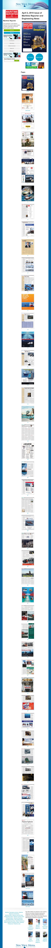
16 (27, 404)
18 (27, 441)
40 (27, 835)
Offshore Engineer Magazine (45, 939)
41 (27, 852)
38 (27, 800)
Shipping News (9, 918)
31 (27, 675)
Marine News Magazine (30, 939)
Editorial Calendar (11, 45)
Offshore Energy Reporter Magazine (38, 940)
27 (27, 603)
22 (27, 513)
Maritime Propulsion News (13, 922)
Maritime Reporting (18, 918)
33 (27, 711)
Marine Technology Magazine (45, 926)
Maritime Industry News (19, 916)
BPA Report (12, 51)
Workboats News (10, 919)
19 (27, 459)
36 (27, 764)
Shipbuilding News (9, 916)
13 (27, 348)
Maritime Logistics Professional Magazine (30, 927)
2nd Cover (28, 110)
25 (27, 566)
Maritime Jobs (17, 924)
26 (27, 585)
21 (27, 495)
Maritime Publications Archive (11, 912)
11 (27, 310)
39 (27, 817)
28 (27, 621)
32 (27, 693)
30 (27, 657)
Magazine (12, 32)
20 (27, 477)
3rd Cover (28, 888)
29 (27, 639)
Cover (27, 91)
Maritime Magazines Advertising (16, 913)
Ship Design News (18, 919)
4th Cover (28, 906)
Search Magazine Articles (9, 59)
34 (27, 729)
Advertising (12, 43)
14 (27, 367)
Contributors (11, 40)
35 (27, 746)
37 (27, 782)
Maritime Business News (10, 921)
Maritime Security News (18, 915)
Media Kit (12, 48)
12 (27, 329)
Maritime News (8, 915)
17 (27, 422)
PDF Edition (30, 57)
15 (27, 385)
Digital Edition (39, 57)
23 (27, 530)
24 (27, 548)
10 (27, 292)
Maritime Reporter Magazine (38, 926)
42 (27, 871)
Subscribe (12, 30)
